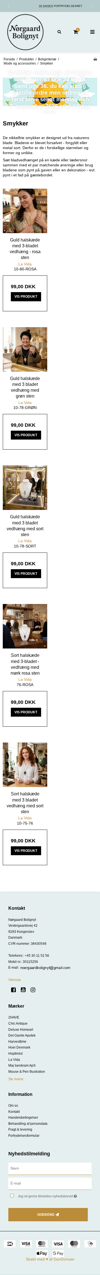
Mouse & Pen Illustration (26, 1072)
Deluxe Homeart (20, 1030)
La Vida (14, 1060)
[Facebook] (15, 990)
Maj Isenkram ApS (22, 1065)
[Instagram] (35, 990)
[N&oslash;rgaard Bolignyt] (25, 32)
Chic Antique (18, 1023)
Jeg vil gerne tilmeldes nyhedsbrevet (51, 1195)
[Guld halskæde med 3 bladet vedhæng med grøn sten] (25, 349)
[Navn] (50, 1168)
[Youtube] (25, 990)
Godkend (45, 1215)
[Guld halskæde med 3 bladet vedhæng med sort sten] (25, 487)
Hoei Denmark (19, 1047)
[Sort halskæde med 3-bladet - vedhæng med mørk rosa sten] (25, 626)
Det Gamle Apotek (22, 1035)
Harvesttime (17, 1042)
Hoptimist (15, 1053)
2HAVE (13, 1017)
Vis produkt (25, 297)
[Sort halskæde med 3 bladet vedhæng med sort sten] (25, 765)
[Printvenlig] (95, 59)
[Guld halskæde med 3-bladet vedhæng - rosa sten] (25, 211)
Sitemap (14, 980)
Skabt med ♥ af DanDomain (50, 1259)
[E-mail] (50, 1183)
